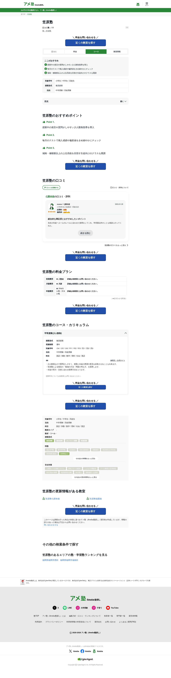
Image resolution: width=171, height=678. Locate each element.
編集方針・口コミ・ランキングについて (85, 616)
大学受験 (84, 607)
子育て (99, 607)
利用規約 (38, 621)
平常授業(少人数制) (53, 333)
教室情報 (117, 51)
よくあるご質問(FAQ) (127, 621)
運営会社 (98, 621)
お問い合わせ (110, 621)
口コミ (54, 51)
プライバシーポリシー (54, 621)
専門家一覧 (120, 616)
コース (96, 51)
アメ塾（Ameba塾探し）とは (54, 616)
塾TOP (23, 14)
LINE (70, 607)
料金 (75, 51)
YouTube (115, 607)
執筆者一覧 (108, 616)
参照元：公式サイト (117, 360)
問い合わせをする (51, 525)
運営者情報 (133, 616)
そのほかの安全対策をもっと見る (85, 477)
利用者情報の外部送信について (78, 621)
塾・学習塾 (46, 30)
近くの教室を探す (85, 42)
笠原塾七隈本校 (53, 498)
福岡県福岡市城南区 (69, 560)
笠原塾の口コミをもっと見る (115, 245)
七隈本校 (49, 196)
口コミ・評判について (120, 187)
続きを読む (85, 233)
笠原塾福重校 (96, 498)
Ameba (76, 651)
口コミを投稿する (52, 187)
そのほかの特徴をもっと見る (85, 458)
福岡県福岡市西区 (50, 560)
